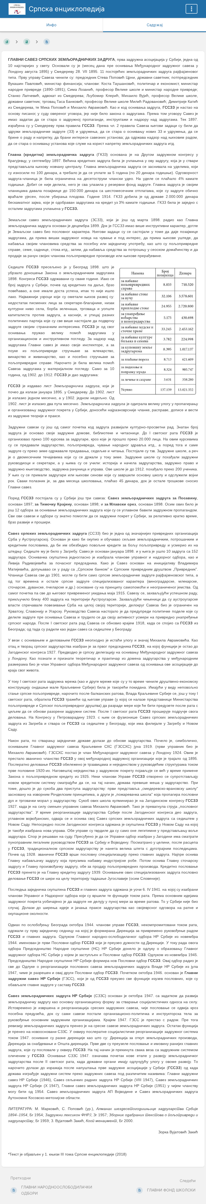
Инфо (51, 24)
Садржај (155, 24)
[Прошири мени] (191, 9)
